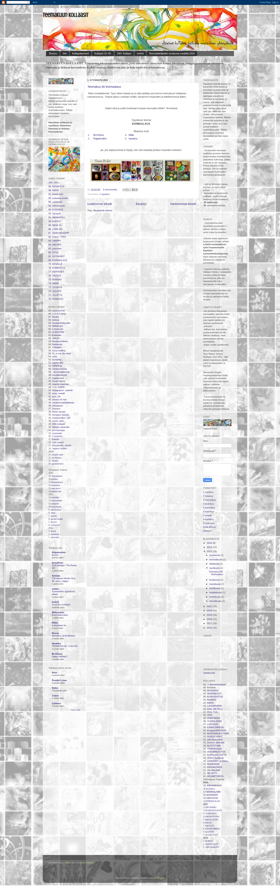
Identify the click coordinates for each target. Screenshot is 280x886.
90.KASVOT (54, 221)
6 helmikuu (208, 511)
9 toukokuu (209, 523)
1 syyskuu (104, 194)
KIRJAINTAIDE (214, 767)
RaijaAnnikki (99, 138)
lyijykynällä (57, 363)
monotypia (56, 506)
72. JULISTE (54, 291)
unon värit (58, 421)
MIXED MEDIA (212, 828)
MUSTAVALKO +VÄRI (217, 733)
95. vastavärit (55, 202)
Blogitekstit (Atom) (102, 210)
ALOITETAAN (214, 745)
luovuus (56, 408)
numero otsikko (60, 448)
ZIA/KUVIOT (211, 834)
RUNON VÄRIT (215, 736)
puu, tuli (56, 396)
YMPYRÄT (211, 813)
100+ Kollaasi (124, 53)
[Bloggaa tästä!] (127, 189)
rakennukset (56, 500)
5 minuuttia (57, 436)
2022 (210, 551)
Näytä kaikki (75, 710)
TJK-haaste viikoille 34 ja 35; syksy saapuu (64, 579)
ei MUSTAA (58, 332)
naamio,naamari (60, 384)
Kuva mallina (58, 350)
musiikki (55, 497)
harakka (133, 138)
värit (54, 356)
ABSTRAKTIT (212, 847)
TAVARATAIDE (214, 749)
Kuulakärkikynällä (61, 323)
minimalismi (57, 482)
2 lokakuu (208, 496)
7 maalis (207, 515)
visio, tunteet (58, 442)
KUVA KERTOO (215, 697)
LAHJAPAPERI (214, 706)
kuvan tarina (58, 381)
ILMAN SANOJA (215, 727)
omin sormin (58, 310)
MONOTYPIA (212, 816)
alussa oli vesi (59, 399)
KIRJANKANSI (214, 785)
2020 (210, 610)
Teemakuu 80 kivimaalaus (104, 86)
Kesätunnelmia (60, 341)
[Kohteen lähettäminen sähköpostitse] (124, 189)
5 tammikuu (209, 507)
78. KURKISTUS (56, 268)
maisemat (55, 485)
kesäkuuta (215, 580)
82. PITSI (53, 252)
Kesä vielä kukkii (60, 615)
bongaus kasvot (60, 415)
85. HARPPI (54, 241)
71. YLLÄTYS (55, 295)
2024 (210, 543)
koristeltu (57, 359)
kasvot (54, 522)
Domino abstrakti (215, 742)
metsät (54, 516)
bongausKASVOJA (216, 730)
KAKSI (61, 387)
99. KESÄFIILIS (56, 186)
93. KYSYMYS (55, 209)
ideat (53, 513)
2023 (210, 547)
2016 (210, 628)
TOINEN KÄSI (213, 801)
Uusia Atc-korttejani (61, 604)
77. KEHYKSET (56, 272)
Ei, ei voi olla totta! (61, 353)
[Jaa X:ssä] (130, 189)
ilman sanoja (58, 411)
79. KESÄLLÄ (55, 264)
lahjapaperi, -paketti (62, 390)
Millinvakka (58, 612)
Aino (54, 672)
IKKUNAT (215, 770)
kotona (55, 320)
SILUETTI (212, 773)
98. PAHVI (53, 190)
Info (65, 53)
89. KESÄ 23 (54, 225)
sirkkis (55, 589)
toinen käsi (56, 491)
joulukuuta (215, 555)
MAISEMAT (212, 795)
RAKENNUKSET (214, 810)
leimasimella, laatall (60, 445)
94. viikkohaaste (56, 206)
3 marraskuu (209, 500)
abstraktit (55, 537)
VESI (209, 715)
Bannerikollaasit (218, 684)
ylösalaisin (57, 405)
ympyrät (55, 503)
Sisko (55, 688)
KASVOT (209, 831)
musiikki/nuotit (59, 375)
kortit (53, 531)
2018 (210, 619)
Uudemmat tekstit (99, 204)
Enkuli (55, 602)
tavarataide (57, 433)
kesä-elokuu (209, 527)
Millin (131, 135)
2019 (210, 615)
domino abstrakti (60, 427)
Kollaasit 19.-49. (102, 53)
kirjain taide (57, 454)
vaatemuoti (58, 378)
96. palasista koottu (58, 198)
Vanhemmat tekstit (183, 204)
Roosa (55, 633)
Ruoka (55, 317)
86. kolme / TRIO (57, 237)
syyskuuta (214, 568)
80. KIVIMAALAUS (57, 260)
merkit (140, 53)
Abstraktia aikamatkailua (63, 636)
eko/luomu (55, 510)
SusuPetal (57, 563)
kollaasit (207, 531)
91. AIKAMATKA (56, 217)
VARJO (56, 338)
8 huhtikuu (208, 519)
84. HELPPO (54, 245)
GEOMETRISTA (215, 776)
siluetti (55, 461)
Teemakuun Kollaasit (66, 15)
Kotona (55, 555)
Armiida (56, 576)
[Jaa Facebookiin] (133, 189)
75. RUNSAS (55, 279)
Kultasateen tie (59, 625)
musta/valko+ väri (61, 418)
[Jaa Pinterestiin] (136, 189)
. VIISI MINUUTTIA (215, 752)
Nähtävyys (57, 326)
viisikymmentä (59, 369)
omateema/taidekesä (63, 402)
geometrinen (57, 464)
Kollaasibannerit (80, 53)
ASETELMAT (211, 844)
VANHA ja (57, 366)
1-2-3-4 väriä (59, 314)
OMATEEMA (213, 718)
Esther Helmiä (87, 862)
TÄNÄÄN (56, 347)
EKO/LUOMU (211, 819)
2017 (210, 623)
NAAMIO (211, 700)
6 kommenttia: (110, 189)
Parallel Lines (59, 680)
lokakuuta (214, 564)
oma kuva (55, 488)
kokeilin (55, 439)
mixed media (56, 519)
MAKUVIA (210, 673)
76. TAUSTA (54, 275)
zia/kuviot (55, 525)
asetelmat (55, 534)
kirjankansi (57, 476)
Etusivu (53, 53)
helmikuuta (215, 597)
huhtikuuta (215, 588)
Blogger (160, 878)
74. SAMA (53, 283)
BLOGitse (98, 135)
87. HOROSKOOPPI (58, 233)
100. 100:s (53, 182)
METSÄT (209, 825)
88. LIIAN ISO (55, 229)
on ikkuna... (57, 458)
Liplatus (56, 703)
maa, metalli (58, 393)
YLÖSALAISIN (214, 721)
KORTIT (209, 840)
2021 (210, 606)
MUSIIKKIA (212, 690)
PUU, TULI (212, 712)
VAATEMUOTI (214, 693)
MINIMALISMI (213, 792)
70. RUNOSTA (55, 299)
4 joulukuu (208, 504)
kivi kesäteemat (61, 372)
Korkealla (56, 335)
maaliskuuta (215, 592)
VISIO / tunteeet (215, 758)
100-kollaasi (58, 424)
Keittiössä (57, 344)
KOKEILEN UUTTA (216, 755)
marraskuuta (216, 559)
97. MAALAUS (55, 194)
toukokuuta (215, 584)
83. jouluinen (55, 248)
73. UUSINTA (55, 287)
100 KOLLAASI (214, 739)
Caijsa (55, 695)
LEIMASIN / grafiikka (217, 761)
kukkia (54, 479)
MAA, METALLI (215, 709)
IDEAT (208, 822)
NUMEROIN (213, 764)
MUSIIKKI (211, 807)
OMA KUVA (212, 798)
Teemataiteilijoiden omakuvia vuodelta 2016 (172, 53)
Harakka (56, 643)
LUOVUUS (212, 724)
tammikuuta (215, 601)
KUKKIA (210, 788)
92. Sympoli (54, 213)
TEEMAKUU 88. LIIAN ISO (65, 646)
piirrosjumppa (58, 430)
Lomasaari (57, 329)
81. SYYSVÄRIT (56, 256)
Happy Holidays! (59, 656)
